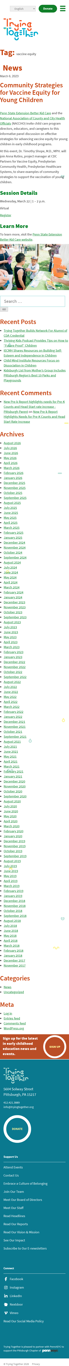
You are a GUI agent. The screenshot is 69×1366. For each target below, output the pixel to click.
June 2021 (11, 751)
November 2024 (15, 547)
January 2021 (13, 776)
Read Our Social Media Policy (23, 1321)
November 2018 (15, 906)
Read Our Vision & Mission (21, 1232)
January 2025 (13, 537)
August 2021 (12, 741)
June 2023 (11, 632)
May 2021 (10, 756)
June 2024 (11, 572)
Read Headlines (14, 1216)
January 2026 (13, 478)
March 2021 (12, 766)
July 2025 (10, 508)
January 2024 (13, 597)
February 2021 (13, 771)
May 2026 (10, 458)
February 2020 (13, 831)
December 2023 (14, 602)
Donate (47, 9)
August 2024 (12, 562)
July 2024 (10, 567)
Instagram (17, 1287)
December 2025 (14, 483)
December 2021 (14, 721)
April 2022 (10, 702)
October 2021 (13, 731)
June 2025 (11, 512)
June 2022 (11, 692)
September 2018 (15, 916)
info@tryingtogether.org (18, 1107)
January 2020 (13, 836)
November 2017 (15, 965)
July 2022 (10, 687)
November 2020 (15, 786)
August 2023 (12, 622)
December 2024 (14, 542)
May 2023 (10, 637)
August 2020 (12, 801)
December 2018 (14, 901)
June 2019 (11, 871)
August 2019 (12, 861)
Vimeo (14, 1313)
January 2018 (13, 955)
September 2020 (15, 796)
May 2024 (10, 577)
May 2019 (10, 876)
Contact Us (11, 1175)
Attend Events (13, 1167)
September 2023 (15, 617)
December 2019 (14, 841)
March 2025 (12, 527)
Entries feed (12, 1018)
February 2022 (13, 712)
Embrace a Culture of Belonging (25, 1183)
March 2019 (12, 886)
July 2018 (10, 926)
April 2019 (10, 881)
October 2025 (13, 493)
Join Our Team (13, 1191)
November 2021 (15, 726)
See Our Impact (14, 1240)
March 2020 (12, 826)
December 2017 (14, 960)
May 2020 (10, 816)
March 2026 (12, 468)
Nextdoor (16, 1304)
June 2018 (11, 930)
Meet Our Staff (13, 1208)
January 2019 (13, 896)
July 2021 (10, 746)
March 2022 (12, 707)
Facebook (16, 1279)
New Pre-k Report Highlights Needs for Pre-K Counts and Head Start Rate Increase (34, 417)
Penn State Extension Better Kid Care (25, 113)
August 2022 (12, 682)
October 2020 (13, 791)
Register (5, 215)
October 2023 (13, 612)
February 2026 (13, 473)
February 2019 (13, 891)
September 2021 (15, 736)
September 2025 (15, 498)
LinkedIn (16, 1296)
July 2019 (10, 866)
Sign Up (54, 1046)
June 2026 (11, 453)
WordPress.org (14, 1028)
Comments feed (15, 1023)
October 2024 (13, 552)
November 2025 (15, 488)
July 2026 (10, 448)
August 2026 (12, 443)
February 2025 (13, 532)
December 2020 (14, 781)
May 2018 (10, 935)
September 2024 (15, 557)
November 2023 (15, 607)
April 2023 (10, 642)
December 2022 (14, 662)
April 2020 (10, 821)
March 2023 (12, 647)
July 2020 (10, 806)
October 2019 (13, 851)
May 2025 (10, 517)
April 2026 (10, 463)
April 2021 (10, 761)
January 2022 (13, 717)
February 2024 (13, 592)
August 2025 (12, 503)
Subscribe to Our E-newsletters (25, 1248)
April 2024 (10, 582)
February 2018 (13, 950)
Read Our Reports (15, 1224)
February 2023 (13, 652)
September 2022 (15, 677)
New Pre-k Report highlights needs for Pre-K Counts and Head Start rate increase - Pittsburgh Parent (34, 407)
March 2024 (12, 587)
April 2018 (10, 940)
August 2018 (12, 921)
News (7, 987)
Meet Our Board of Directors (22, 1200)
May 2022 (10, 697)
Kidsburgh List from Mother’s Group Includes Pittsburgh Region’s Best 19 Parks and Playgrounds (35, 375)
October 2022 (13, 672)
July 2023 (10, 627)
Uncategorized (14, 992)
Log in (8, 1013)
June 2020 (11, 811)
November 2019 (15, 846)
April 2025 (10, 522)
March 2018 (12, 945)
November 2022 (15, 667)
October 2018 (13, 911)
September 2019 (15, 856)
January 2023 (13, 657)
